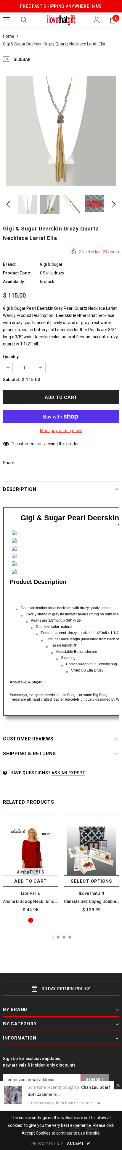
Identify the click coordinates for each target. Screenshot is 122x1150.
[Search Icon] (24, 20)
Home (8, 36)
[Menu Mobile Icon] (6, 19)
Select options (91, 881)
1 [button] (52, 937)
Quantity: (11, 356)
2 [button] (58, 937)
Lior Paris (30, 893)
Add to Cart (30, 881)
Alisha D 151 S (30, 872)
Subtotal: (11, 379)
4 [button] (69, 937)
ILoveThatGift (91, 893)
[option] (61, 131)
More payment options (61, 430)
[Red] (30, 920)
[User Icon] (97, 20)
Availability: (14, 281)
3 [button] (63, 937)
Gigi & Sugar (51, 264)
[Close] (118, 1085)
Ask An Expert (68, 772)
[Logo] (61, 19)
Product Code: (17, 273)
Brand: (9, 264)
